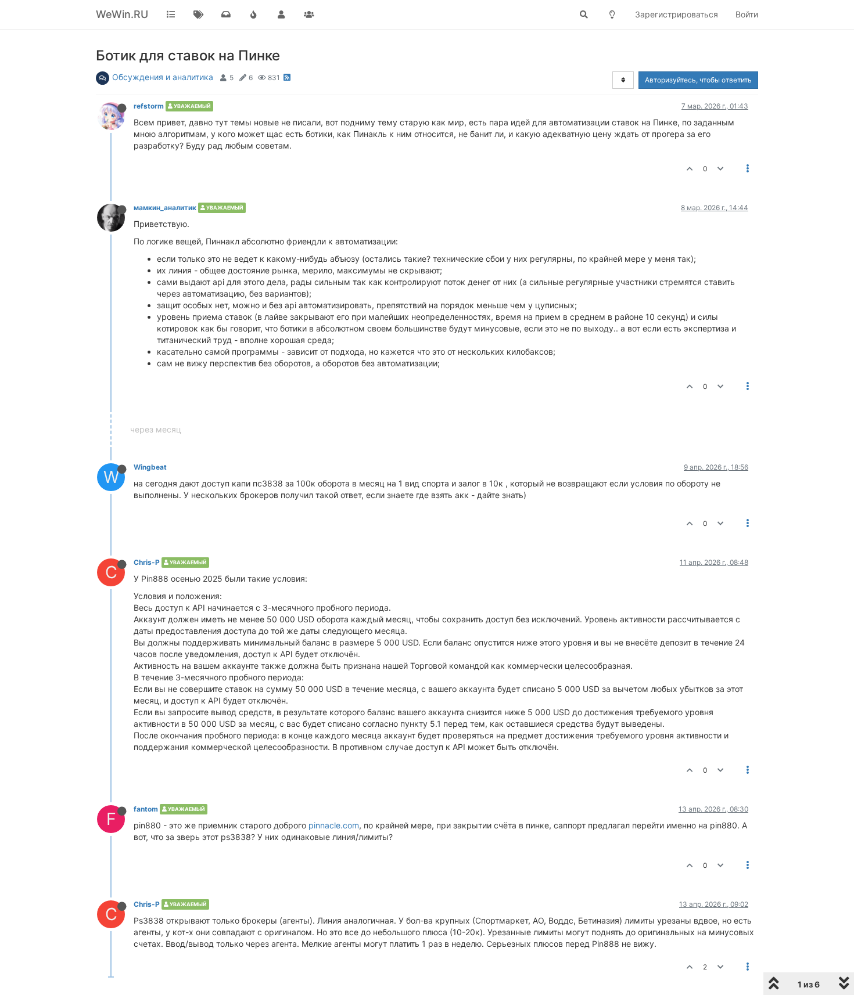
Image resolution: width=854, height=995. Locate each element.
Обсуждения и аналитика (162, 77)
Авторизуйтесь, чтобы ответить (698, 79)
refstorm (149, 106)
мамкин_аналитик (165, 207)
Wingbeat (150, 467)
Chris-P (147, 562)
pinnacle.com (333, 825)
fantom (146, 809)
